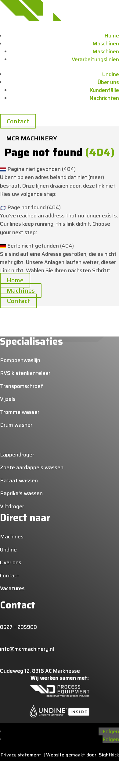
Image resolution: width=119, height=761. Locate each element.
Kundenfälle (104, 90)
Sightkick (108, 755)
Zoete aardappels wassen (31, 467)
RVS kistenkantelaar (25, 373)
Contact (18, 121)
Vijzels (8, 399)
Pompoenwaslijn (20, 360)
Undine (110, 74)
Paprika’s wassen (21, 493)
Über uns (108, 82)
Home (111, 36)
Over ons (10, 562)
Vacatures (12, 588)
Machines (21, 290)
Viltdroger (12, 506)
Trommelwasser (19, 412)
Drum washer (16, 425)
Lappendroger (17, 455)
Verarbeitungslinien (95, 59)
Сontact (18, 301)
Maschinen (105, 44)
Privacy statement (22, 755)
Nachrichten (104, 98)
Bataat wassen (19, 480)
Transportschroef (21, 386)
